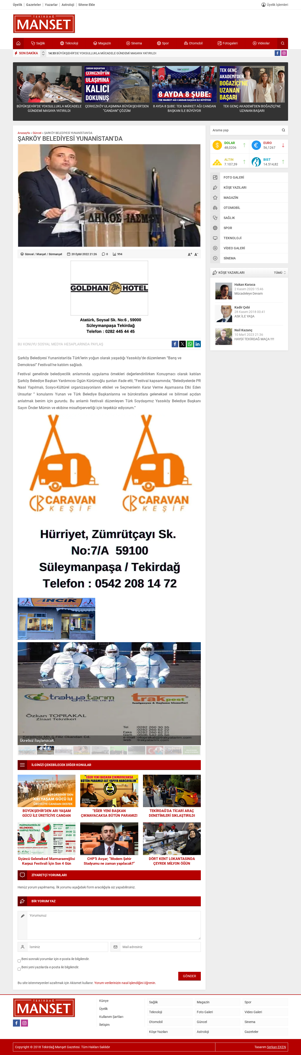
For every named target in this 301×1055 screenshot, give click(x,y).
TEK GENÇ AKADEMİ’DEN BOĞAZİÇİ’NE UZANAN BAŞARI (252, 108)
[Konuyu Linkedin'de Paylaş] (197, 344)
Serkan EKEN (276, 1047)
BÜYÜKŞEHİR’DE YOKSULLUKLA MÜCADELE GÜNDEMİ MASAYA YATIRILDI (102, 53)
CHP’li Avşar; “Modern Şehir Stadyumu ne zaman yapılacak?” (109, 861)
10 (191, 750)
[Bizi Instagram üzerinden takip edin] (284, 53)
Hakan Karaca (244, 284)
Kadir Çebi (242, 307)
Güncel (37, 133)
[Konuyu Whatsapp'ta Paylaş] (190, 344)
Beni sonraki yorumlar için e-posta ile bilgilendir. (55, 959)
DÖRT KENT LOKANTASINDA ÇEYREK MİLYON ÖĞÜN (172, 861)
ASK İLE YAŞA (244, 316)
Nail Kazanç (243, 330)
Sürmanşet (55, 254)
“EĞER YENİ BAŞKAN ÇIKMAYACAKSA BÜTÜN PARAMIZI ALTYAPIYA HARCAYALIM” (109, 815)
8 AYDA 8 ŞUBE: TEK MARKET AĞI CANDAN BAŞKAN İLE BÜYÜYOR (184, 108)
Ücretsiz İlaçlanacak (37, 740)
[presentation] (43, 52)
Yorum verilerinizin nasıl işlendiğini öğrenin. (125, 983)
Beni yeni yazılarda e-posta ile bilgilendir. (50, 967)
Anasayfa (24, 133)
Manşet (41, 254)
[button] (27, 750)
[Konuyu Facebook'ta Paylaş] (175, 344)
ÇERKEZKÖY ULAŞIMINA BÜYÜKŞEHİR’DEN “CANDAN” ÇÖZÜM (117, 108)
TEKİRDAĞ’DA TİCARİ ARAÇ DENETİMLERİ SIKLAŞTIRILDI (172, 813)
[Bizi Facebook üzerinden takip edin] (277, 53)
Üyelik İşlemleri (277, 4)
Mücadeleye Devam (248, 293)
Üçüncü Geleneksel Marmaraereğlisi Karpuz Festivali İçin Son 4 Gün (46, 861)
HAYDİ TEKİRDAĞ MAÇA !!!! (254, 339)
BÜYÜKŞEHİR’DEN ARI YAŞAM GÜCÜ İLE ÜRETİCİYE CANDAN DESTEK (46, 815)
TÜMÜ (278, 272)
